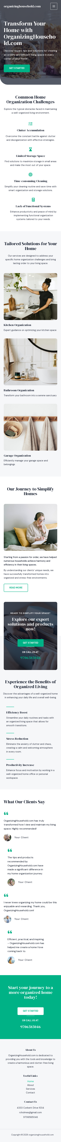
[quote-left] (6, 813)
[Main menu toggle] (53, 6)
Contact (30, 1092)
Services (30, 1088)
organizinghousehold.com (22, 6)
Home (30, 1081)
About (30, 1085)
